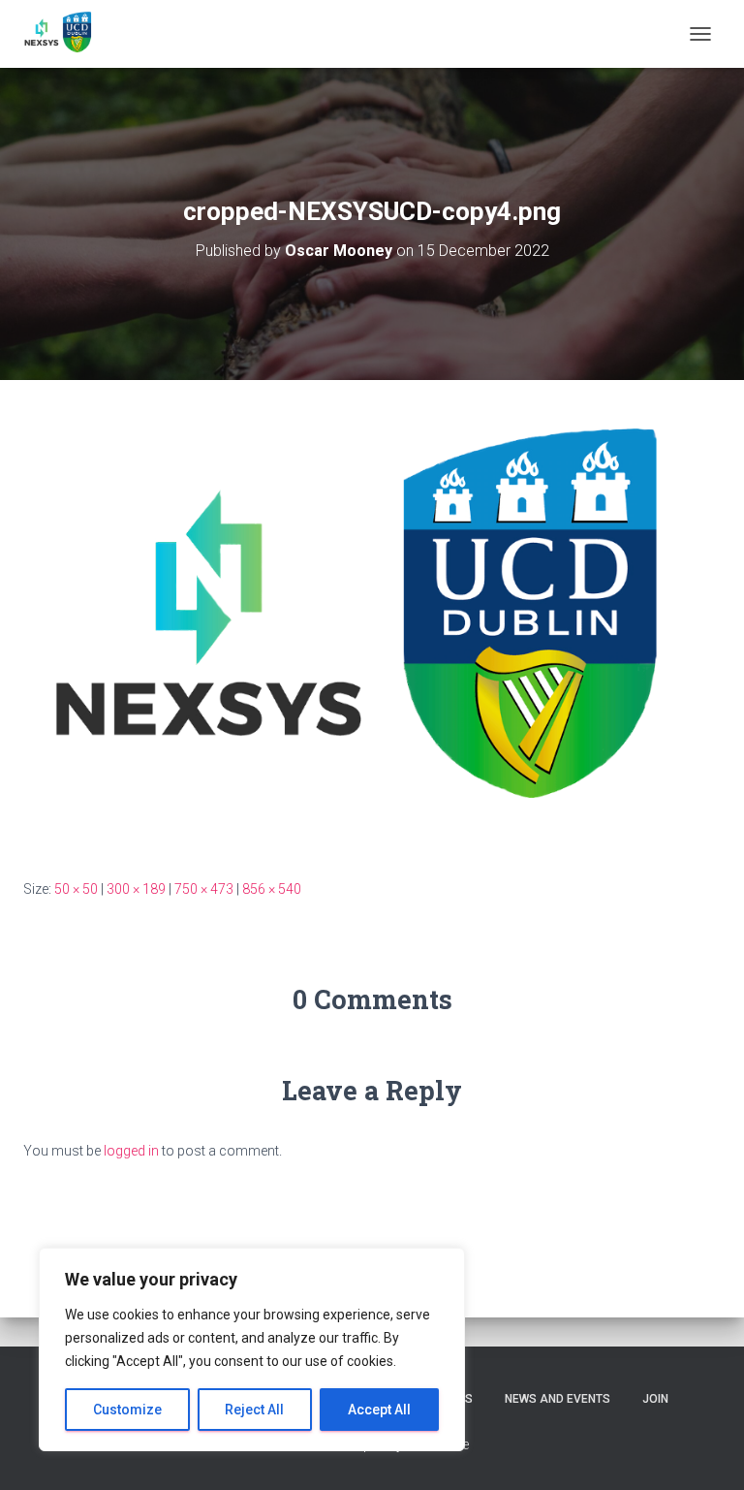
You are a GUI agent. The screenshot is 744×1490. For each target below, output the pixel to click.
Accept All (379, 1409)
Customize (127, 1409)
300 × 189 (136, 889)
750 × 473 (203, 889)
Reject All (254, 1409)
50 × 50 (76, 889)
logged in (131, 1150)
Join (655, 1399)
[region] (252, 1349)
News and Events (557, 1399)
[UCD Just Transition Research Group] (66, 34)
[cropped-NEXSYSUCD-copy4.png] (372, 628)
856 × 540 (271, 889)
